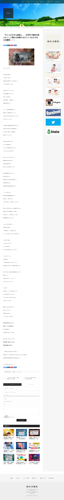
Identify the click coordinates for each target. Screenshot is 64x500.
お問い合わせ (57, 1)
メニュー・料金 (35, 1)
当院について (42, 1)
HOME (23, 1)
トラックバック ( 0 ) (30, 384)
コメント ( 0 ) (12, 384)
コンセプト (28, 1)
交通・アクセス (49, 1)
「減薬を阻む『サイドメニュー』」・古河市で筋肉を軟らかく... (21, 438)
